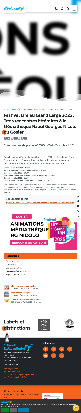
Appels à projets (12, 261)
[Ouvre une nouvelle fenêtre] (45, 349)
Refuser (13, 410)
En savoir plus (23, 410)
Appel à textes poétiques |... (22, 293)
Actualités (16, 109)
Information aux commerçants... (23, 286)
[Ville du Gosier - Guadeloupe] (18, 347)
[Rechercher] (68, 8)
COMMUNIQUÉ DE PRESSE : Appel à (25, 299)
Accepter (5, 410)
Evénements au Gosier (14, 268)
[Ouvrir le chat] (76, 408)
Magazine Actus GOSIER (15, 275)
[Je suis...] (56, 8)
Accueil (6, 109)
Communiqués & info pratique (33, 109)
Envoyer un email (12, 369)
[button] (25, 139)
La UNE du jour (12, 264)
